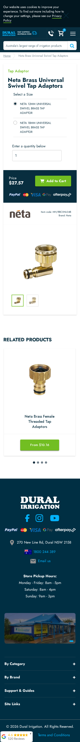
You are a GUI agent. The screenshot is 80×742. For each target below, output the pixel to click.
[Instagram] (39, 518)
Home (7, 55)
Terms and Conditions (54, 735)
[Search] (72, 45)
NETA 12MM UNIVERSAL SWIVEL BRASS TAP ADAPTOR (35, 108)
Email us (44, 560)
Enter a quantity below (29, 146)
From (39, 444)
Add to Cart (56, 180)
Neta (68, 215)
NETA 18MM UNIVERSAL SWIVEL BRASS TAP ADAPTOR (35, 127)
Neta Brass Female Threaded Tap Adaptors (39, 421)
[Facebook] (27, 518)
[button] (34, 462)
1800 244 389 (44, 551)
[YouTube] (52, 518)
